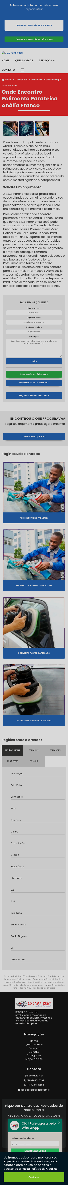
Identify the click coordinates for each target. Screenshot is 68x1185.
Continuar (34, 1177)
